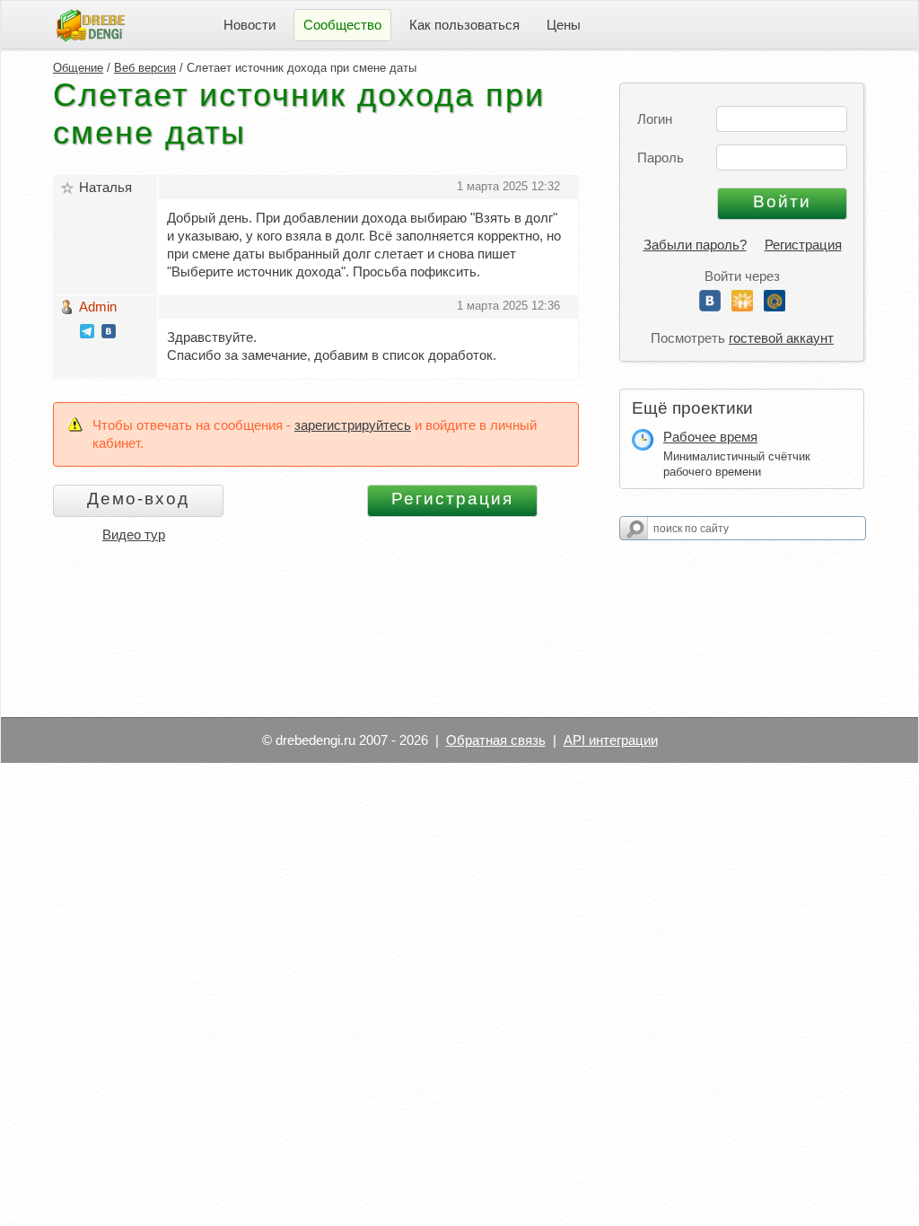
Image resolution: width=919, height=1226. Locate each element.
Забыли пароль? (695, 244)
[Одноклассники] (742, 306)
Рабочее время (710, 436)
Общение (78, 67)
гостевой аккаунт (781, 338)
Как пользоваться (464, 24)
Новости (249, 24)
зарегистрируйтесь (352, 425)
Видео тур (133, 534)
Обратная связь (496, 740)
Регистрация (803, 244)
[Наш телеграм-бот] (87, 333)
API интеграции (611, 740)
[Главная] (91, 23)
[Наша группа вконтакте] (108, 333)
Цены (564, 24)
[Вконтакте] (710, 306)
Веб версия (145, 67)
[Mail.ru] (774, 306)
